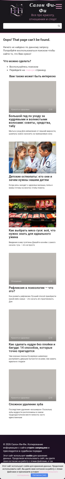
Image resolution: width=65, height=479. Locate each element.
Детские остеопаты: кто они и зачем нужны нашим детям (30, 178)
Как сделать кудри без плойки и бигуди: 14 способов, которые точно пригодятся (32, 347)
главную (30, 70)
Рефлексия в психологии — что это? (31, 289)
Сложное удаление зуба (26, 404)
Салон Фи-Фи (43, 7)
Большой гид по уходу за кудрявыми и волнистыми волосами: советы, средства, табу (30, 121)
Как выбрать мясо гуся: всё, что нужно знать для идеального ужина (32, 234)
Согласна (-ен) (39, 475)
